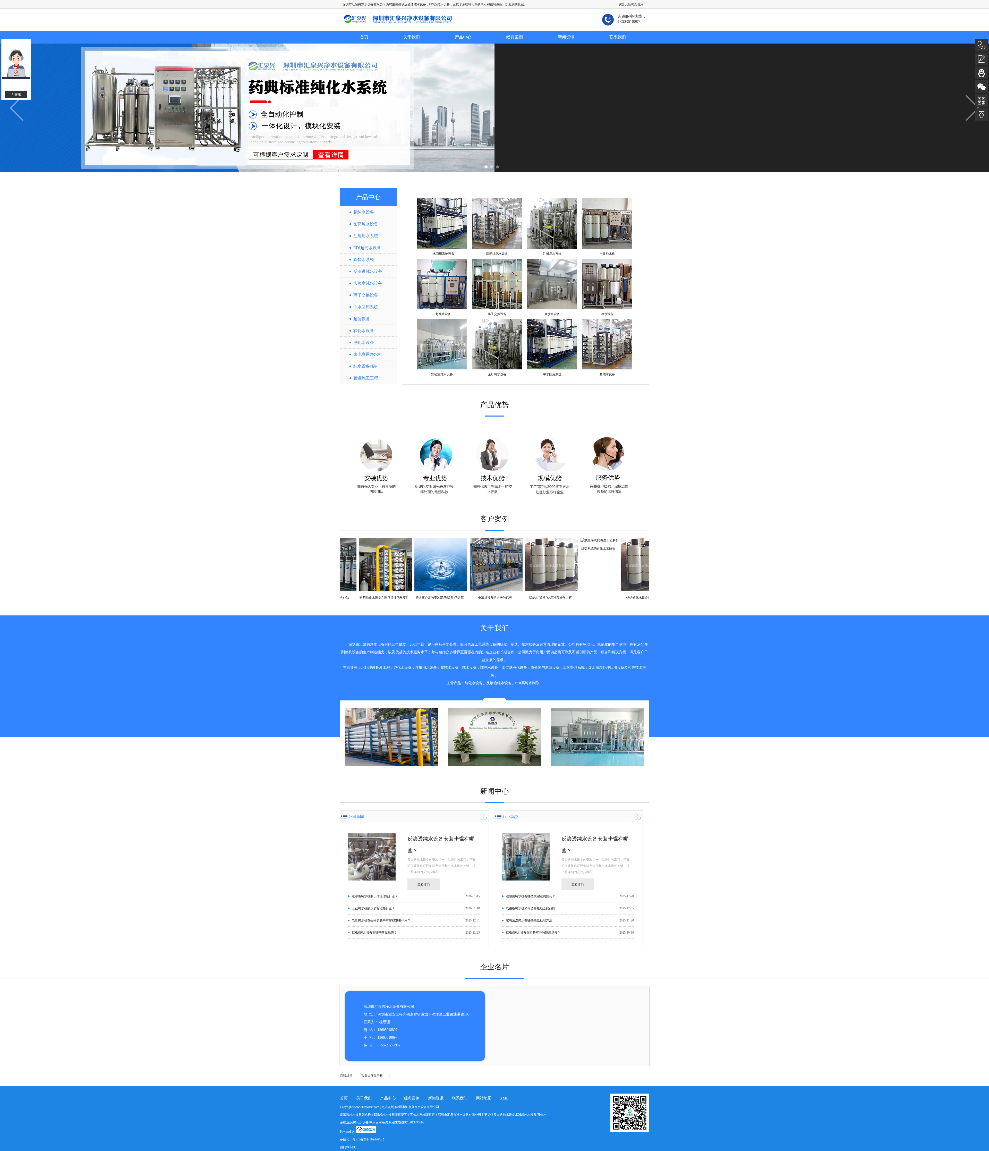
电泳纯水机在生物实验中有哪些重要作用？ (381, 920)
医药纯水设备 (365, 224)
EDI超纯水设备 (367, 248)
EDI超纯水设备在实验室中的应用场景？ (533, 932)
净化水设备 (363, 342)
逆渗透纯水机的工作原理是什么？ (375, 896)
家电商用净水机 (367, 354)
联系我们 (617, 37)
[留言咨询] (981, 59)
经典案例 (514, 37)
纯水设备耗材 (365, 366)
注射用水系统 (365, 236)
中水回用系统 (365, 307)
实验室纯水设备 (367, 283)
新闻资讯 (566, 37)
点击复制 (388, 1107)
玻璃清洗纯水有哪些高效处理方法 (529, 920)
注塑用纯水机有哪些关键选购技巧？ (530, 896)
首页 (364, 37)
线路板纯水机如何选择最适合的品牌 (530, 908)
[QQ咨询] (981, 72)
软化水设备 (363, 330)
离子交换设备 (365, 295)
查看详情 (423, 884)
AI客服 (16, 94)
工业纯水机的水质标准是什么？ (373, 908)
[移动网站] (981, 100)
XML (504, 1098)
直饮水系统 (363, 259)
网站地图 (483, 1098)
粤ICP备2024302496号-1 (368, 1139)
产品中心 (463, 37)
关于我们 (411, 37)
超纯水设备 (363, 212)
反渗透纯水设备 (415, 4)
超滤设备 (361, 319)
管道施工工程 (365, 378)
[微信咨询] (981, 86)
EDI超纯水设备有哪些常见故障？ (374, 932)
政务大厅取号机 (372, 1076)
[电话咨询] (981, 45)
